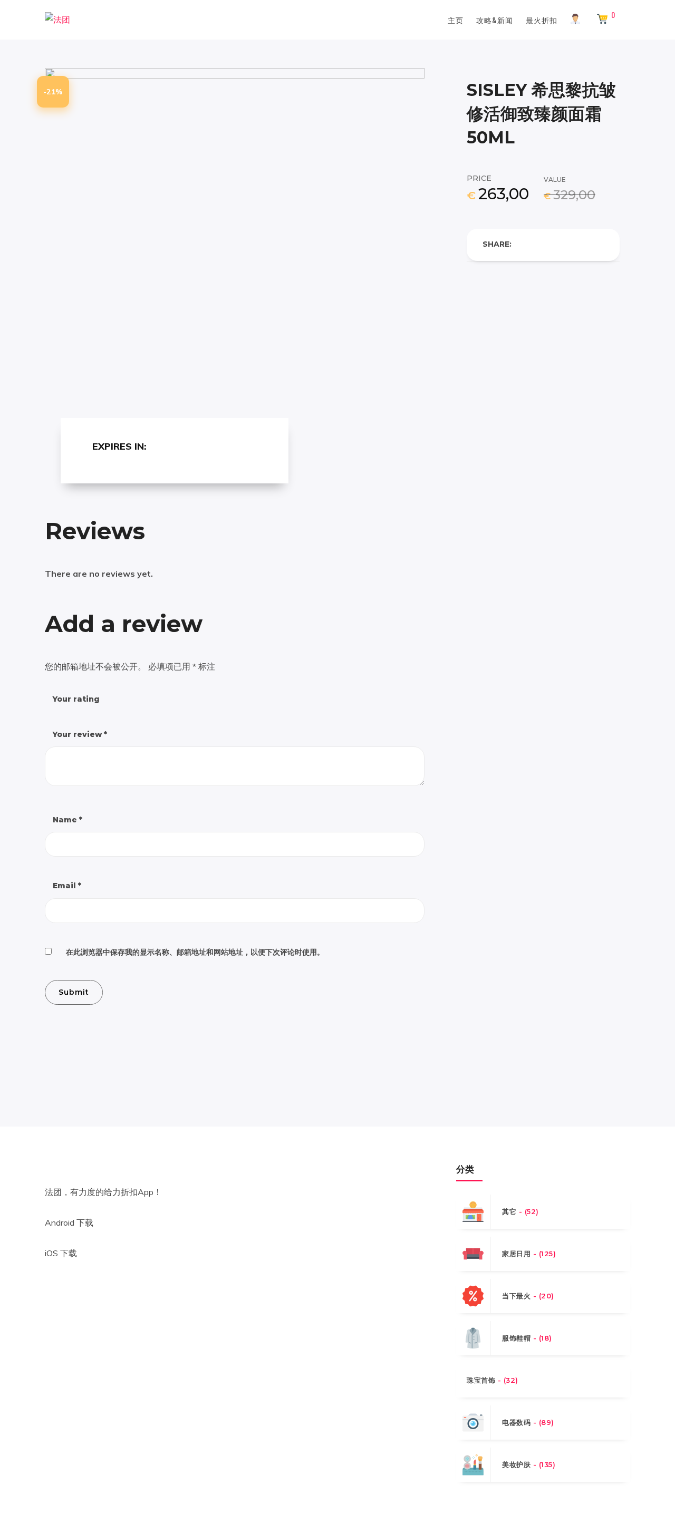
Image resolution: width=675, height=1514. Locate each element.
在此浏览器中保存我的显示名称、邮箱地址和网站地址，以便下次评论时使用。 (195, 952)
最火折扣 (541, 19)
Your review (80, 734)
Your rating (76, 699)
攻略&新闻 (494, 19)
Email (67, 885)
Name (67, 819)
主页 (456, 19)
